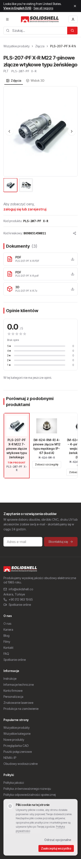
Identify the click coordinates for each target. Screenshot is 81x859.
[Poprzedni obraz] (9, 131)
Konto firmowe (12, 690)
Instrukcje (9, 678)
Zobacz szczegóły (46, 464)
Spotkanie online (20, 604)
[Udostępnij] (74, 233)
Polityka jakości (13, 782)
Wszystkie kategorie (16, 733)
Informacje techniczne (18, 684)
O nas (7, 623)
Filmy (6, 641)
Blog (6, 635)
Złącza (39, 46)
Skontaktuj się (58, 541)
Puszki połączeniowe (17, 751)
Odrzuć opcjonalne (57, 840)
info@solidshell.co (21, 589)
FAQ (6, 653)
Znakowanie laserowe (18, 702)
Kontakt (8, 647)
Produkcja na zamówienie (20, 708)
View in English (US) (17, 8)
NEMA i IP (9, 757)
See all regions (43, 8)
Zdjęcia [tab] (16, 80)
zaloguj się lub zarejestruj (24, 209)
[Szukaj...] (72, 30)
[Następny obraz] (72, 131)
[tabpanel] (40, 139)
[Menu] (7, 19)
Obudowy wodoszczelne (20, 763)
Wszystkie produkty (16, 46)
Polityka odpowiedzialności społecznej (29, 794)
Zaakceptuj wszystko (56, 848)
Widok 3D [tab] (37, 80)
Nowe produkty (13, 739)
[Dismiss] (75, 6)
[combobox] (35, 30)
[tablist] (25, 80)
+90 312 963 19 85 (21, 599)
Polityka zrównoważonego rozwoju (27, 788)
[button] (40, 131)
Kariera (8, 629)
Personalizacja (13, 696)
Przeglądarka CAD (16, 745)
